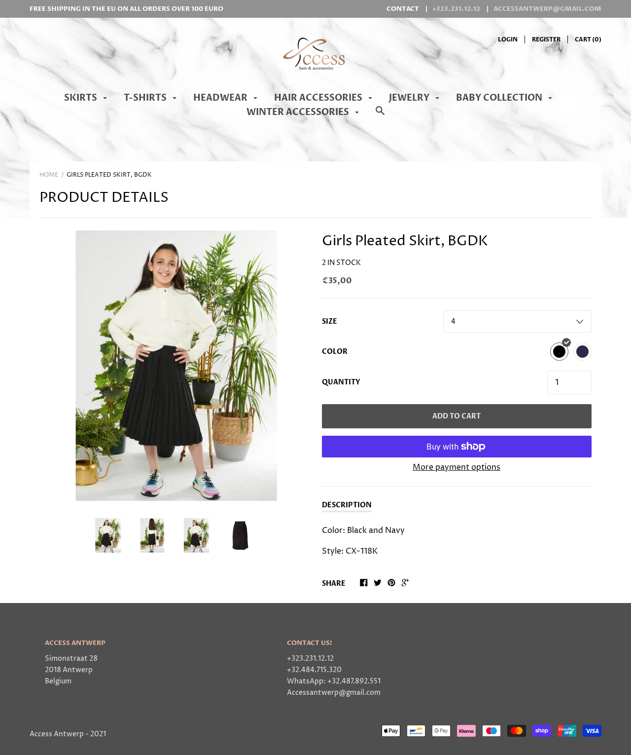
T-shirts (146, 98)
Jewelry (410, 98)
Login (508, 39)
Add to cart (456, 416)
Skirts (81, 98)
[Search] (380, 116)
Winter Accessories (298, 112)
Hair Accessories (319, 98)
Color (335, 351)
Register (546, 39)
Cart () (588, 39)
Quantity (341, 382)
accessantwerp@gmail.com (547, 8)
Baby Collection (500, 98)
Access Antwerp (57, 734)
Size (329, 321)
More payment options (456, 467)
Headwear (221, 98)
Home (48, 175)
